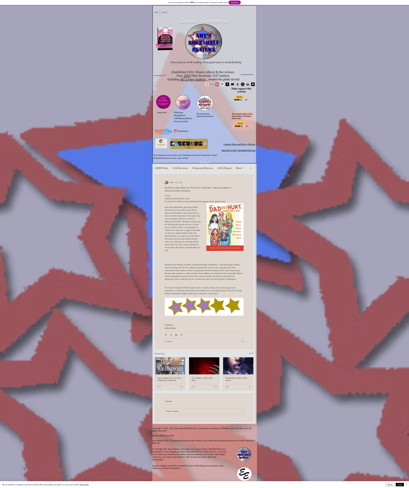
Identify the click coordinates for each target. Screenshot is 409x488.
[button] (164, 12)
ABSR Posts (161, 168)
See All (251, 353)
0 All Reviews (180, 168)
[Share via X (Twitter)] (171, 335)
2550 (187, 75)
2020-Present (224, 168)
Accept (399, 485)
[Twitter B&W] (253, 84)
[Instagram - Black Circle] (242, 84)
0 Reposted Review (202, 168)
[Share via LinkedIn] (176, 335)
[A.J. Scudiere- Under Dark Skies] (204, 365)
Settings (390, 485)
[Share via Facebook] (166, 335)
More (239, 168)
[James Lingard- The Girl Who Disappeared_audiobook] (170, 365)
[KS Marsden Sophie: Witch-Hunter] (238, 365)
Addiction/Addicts (170, 328)
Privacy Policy (84, 485)
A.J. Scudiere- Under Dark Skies (202, 379)
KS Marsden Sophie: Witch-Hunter (237, 379)
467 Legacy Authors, (193, 79)
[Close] (406, 484)
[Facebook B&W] (227, 84)
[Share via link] (181, 335)
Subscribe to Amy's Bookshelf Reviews (239, 150)
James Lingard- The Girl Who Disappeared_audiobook (169, 379)
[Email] (212, 84)
